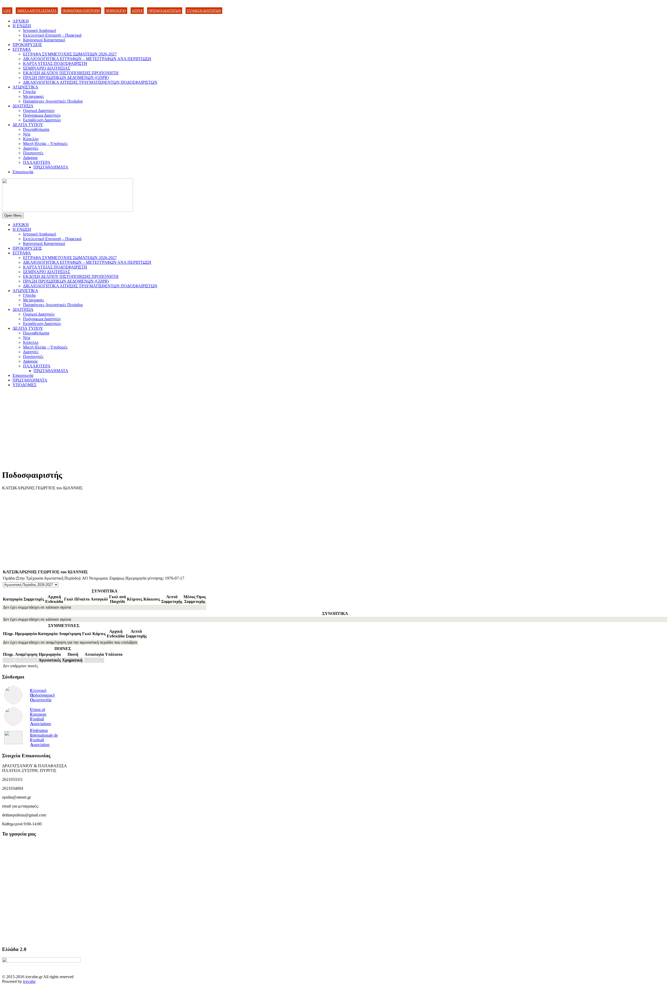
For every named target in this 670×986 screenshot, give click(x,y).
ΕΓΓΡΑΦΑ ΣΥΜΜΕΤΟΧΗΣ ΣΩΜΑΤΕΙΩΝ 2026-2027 (70, 54)
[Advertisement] (159, 428)
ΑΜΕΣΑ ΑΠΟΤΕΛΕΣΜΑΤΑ (37, 11)
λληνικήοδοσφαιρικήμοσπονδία (42, 695)
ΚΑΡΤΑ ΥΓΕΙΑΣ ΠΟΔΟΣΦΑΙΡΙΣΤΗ (55, 63)
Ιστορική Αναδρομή (39, 30)
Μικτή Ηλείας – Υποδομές (45, 143)
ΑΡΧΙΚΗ (21, 21)
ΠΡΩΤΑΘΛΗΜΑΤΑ (51, 167)
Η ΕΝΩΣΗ (22, 26)
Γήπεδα (29, 91)
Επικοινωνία (23, 172)
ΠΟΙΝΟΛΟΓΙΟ (116, 11)
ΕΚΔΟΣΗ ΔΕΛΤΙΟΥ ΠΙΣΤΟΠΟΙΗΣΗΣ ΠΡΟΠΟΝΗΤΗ (71, 73)
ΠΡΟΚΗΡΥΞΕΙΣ (27, 44)
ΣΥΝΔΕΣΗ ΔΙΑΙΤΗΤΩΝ (204, 11)
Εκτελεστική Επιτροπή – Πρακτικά (52, 35)
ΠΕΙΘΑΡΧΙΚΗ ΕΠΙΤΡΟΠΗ (81, 11)
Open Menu (13, 215)
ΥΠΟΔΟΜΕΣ (24, 385)
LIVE (7, 11)
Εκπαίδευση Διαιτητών (42, 120)
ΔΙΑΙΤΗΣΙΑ (23, 106)
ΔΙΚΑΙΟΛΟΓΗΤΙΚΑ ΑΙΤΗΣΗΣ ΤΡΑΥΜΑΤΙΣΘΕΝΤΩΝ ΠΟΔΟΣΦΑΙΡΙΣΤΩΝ (90, 82)
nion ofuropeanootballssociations (40, 716)
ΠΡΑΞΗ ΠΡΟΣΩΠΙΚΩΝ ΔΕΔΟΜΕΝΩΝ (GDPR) (66, 77)
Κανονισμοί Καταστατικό (44, 40)
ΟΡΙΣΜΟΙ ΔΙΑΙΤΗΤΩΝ (164, 11)
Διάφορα (30, 157)
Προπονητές (33, 153)
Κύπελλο (30, 139)
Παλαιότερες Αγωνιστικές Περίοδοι (53, 101)
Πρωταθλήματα (36, 129)
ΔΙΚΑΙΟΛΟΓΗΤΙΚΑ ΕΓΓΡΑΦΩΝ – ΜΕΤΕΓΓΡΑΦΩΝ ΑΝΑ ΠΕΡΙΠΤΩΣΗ (87, 59)
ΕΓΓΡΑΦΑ (22, 49)
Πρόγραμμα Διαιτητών (42, 115)
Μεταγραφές (33, 96)
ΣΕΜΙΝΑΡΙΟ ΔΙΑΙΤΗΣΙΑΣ (46, 68)
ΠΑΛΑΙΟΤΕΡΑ (37, 162)
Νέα (26, 134)
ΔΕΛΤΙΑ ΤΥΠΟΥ (28, 124)
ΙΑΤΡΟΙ (137, 11)
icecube (29, 981)
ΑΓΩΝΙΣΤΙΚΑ (25, 87)
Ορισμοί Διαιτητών (39, 110)
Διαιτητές (30, 148)
